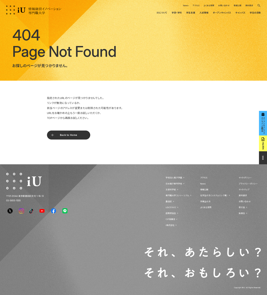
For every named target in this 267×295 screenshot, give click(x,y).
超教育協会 (171, 213)
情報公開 (237, 5)
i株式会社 (170, 225)
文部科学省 (171, 189)
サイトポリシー (245, 178)
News (186, 5)
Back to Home (68, 134)
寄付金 (242, 207)
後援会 (242, 213)
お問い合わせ (224, 5)
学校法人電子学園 (174, 178)
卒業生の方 (205, 201)
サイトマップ (244, 189)
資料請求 (249, 5)
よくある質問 (209, 5)
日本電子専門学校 (174, 184)
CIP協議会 (170, 219)
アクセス (196, 5)
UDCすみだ (171, 207)
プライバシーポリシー (248, 184)
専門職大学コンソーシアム (177, 195)
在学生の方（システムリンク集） (214, 195)
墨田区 (169, 201)
